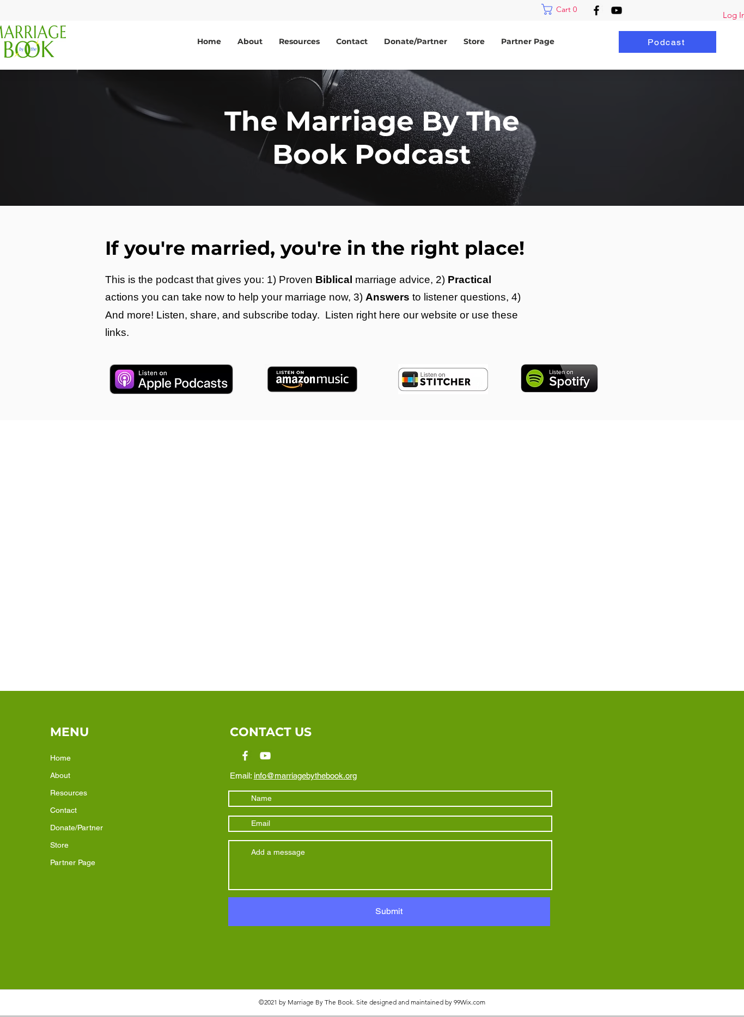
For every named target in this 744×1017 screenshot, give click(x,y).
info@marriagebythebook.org (305, 775)
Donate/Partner (76, 827)
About (60, 775)
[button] (561, 9)
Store (59, 845)
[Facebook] (596, 10)
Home (60, 757)
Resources (68, 792)
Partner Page (72, 862)
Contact (63, 810)
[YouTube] (616, 10)
